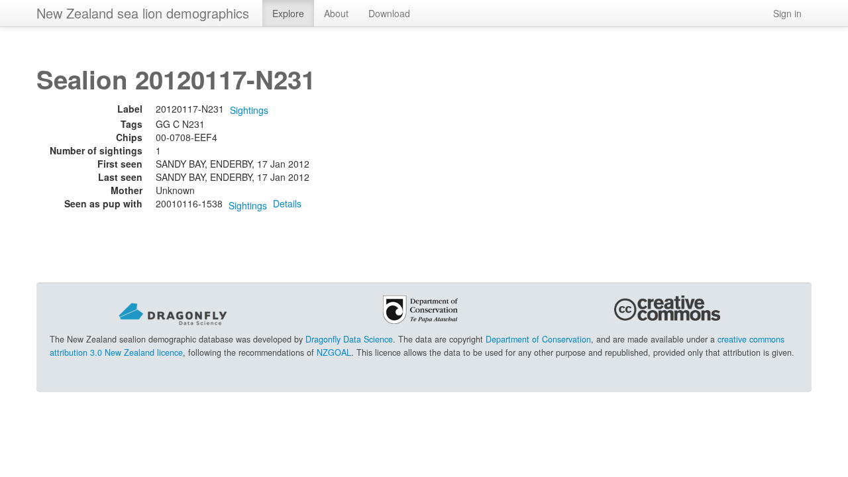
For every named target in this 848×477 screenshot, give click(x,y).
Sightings (249, 110)
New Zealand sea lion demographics (142, 13)
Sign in (787, 13)
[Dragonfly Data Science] (173, 313)
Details (287, 203)
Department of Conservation (538, 339)
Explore (288, 13)
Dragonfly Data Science (349, 339)
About (336, 13)
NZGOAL (334, 352)
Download (389, 13)
